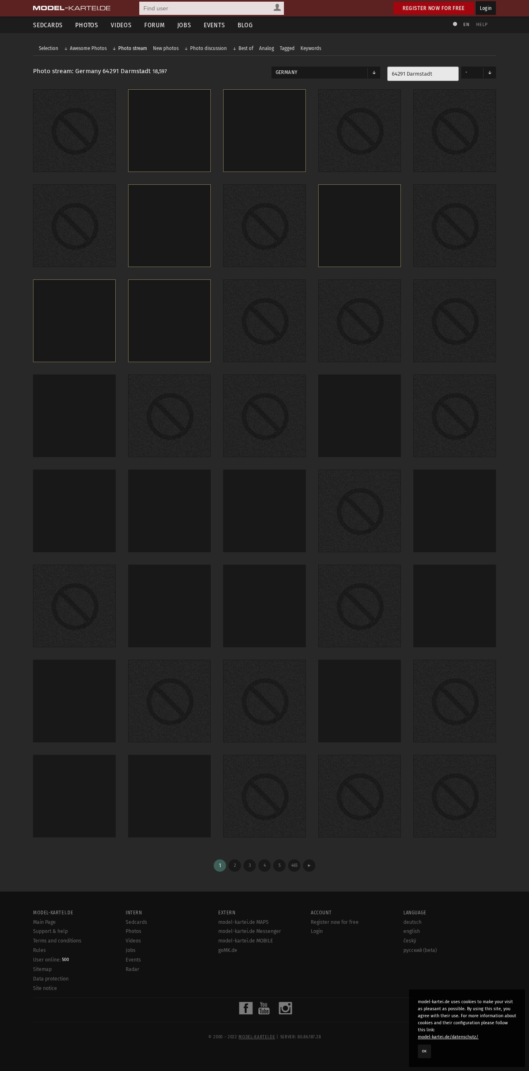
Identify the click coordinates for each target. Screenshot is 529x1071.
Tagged (287, 48)
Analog (266, 48)
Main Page (44, 922)
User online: (51, 960)
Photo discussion (208, 48)
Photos (86, 25)
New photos (166, 48)
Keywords (310, 48)
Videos (121, 25)
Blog (245, 25)
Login (486, 8)
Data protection (51, 979)
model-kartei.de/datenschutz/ (448, 1037)
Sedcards (48, 25)
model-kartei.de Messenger (249, 931)
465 (294, 865)
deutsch (412, 922)
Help (482, 24)
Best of (245, 48)
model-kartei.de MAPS (243, 922)
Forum (154, 25)
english (411, 931)
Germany (286, 72)
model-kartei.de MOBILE (245, 941)
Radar (132, 969)
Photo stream (132, 48)
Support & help (50, 931)
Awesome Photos (88, 48)
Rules (39, 950)
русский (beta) (420, 950)
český (409, 941)
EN (466, 24)
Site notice (45, 988)
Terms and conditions (57, 941)
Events (214, 25)
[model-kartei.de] (71, 8)
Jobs (184, 25)
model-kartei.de (256, 1037)
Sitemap (42, 969)
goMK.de (227, 950)
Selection (48, 48)
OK (424, 1051)
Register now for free (434, 8)
